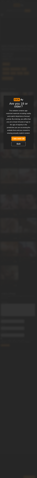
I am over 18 (18, 138)
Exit (18, 144)
